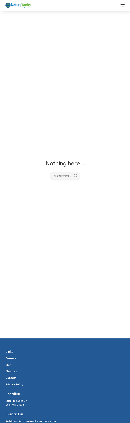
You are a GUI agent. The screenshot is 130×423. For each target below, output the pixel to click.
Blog (8, 365)
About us (11, 371)
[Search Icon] (65, 175)
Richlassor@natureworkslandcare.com (30, 421)
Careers (10, 358)
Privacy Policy (14, 384)
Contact (10, 377)
